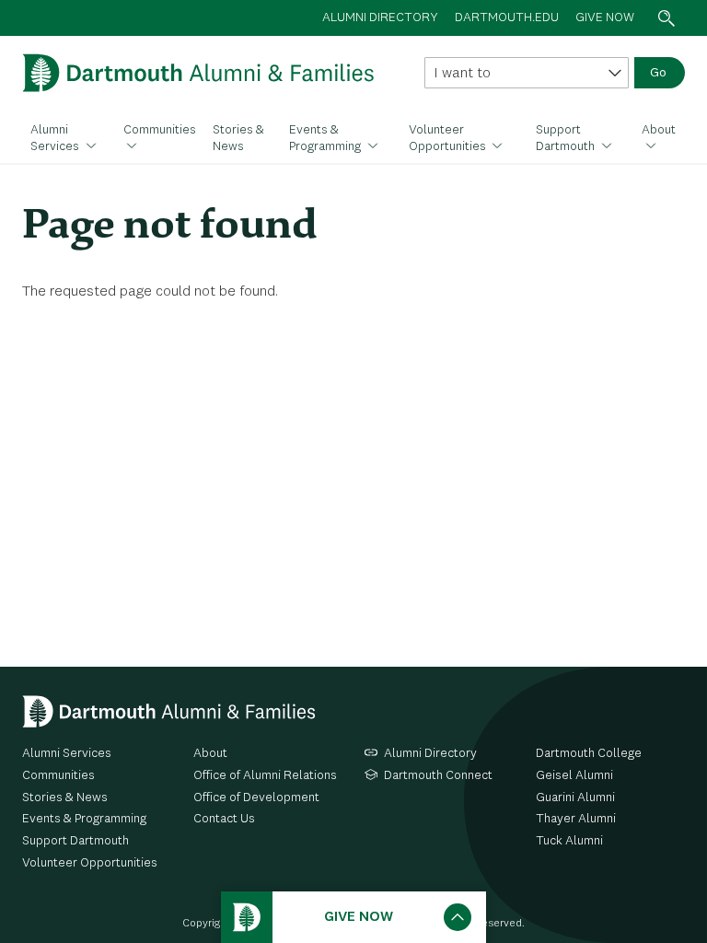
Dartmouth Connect (438, 775)
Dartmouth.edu (507, 17)
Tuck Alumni (569, 840)
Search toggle (666, 18)
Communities (159, 129)
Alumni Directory (430, 753)
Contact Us (224, 818)
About (659, 129)
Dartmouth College (589, 753)
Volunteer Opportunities (449, 138)
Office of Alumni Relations (265, 775)
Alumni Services (56, 138)
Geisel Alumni (574, 775)
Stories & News (238, 138)
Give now (604, 17)
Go (658, 72)
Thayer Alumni (576, 818)
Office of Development (256, 797)
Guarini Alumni (575, 797)
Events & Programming (326, 138)
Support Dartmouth (566, 138)
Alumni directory (380, 17)
